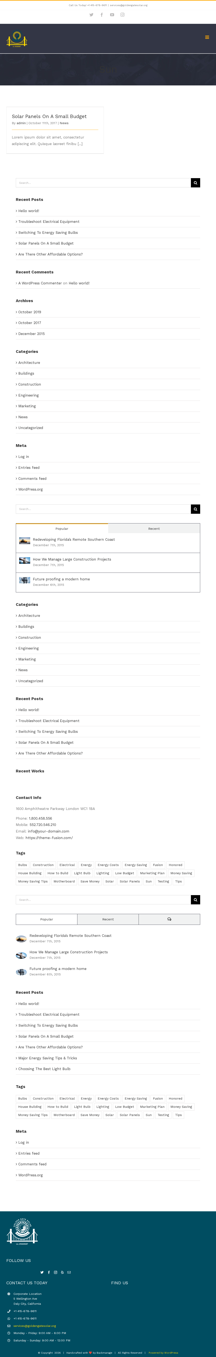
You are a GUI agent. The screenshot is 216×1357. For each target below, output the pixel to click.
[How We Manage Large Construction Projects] (24, 560)
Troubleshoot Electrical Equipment (49, 221)
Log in (23, 457)
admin (21, 123)
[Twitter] (42, 1272)
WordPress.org (30, 489)
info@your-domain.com (48, 831)
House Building (30, 873)
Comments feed (32, 478)
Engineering (28, 395)
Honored (175, 865)
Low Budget (124, 873)
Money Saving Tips (33, 881)
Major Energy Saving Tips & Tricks (47, 1058)
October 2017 (29, 323)
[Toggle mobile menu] (207, 37)
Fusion (158, 865)
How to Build (57, 873)
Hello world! (28, 211)
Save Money (90, 881)
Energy (86, 865)
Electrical (67, 865)
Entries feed (29, 467)
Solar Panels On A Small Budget (49, 116)
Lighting (102, 873)
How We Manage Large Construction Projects (72, 559)
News (64, 123)
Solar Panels (130, 881)
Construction (29, 384)
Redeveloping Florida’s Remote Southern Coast (74, 539)
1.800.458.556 (40, 818)
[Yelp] (62, 1272)
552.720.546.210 (43, 825)
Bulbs (22, 865)
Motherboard (64, 881)
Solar (109, 881)
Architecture (29, 362)
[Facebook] (48, 1272)
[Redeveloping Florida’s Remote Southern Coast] (24, 540)
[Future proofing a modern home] (24, 580)
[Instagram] (55, 1272)
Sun (149, 881)
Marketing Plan (152, 873)
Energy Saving (136, 865)
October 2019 (29, 312)
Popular (61, 529)
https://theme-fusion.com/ (49, 838)
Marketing (27, 406)
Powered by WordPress (163, 1352)
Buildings (26, 373)
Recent (154, 529)
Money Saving (181, 873)
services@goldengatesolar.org (128, 5)
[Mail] (69, 1272)
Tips (178, 881)
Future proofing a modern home (61, 579)
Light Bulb (82, 873)
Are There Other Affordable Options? (50, 254)
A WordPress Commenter (40, 283)
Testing (163, 881)
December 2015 (31, 334)
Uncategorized (30, 428)
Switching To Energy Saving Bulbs (48, 232)
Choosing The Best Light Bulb (44, 1069)
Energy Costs (108, 865)
